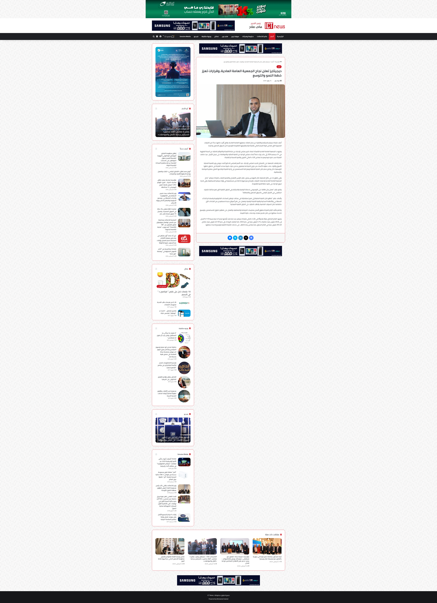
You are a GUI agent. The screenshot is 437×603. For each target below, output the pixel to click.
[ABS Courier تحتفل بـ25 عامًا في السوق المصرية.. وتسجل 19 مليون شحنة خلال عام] (184, 212)
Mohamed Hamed (222, 599)
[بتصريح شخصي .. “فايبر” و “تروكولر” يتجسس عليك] (184, 313)
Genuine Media (185, 36)
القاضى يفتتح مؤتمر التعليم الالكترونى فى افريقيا (167, 378)
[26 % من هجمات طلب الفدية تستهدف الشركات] (184, 303)
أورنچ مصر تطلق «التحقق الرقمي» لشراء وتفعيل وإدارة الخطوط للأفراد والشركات (174, 172)
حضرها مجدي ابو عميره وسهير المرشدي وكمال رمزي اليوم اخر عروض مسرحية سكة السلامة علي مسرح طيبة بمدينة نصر (166, 352)
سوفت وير (235, 36)
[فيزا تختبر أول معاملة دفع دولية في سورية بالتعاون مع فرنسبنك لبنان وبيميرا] (267, 546)
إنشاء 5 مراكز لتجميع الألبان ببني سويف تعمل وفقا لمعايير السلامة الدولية (167, 517)
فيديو (196, 36)
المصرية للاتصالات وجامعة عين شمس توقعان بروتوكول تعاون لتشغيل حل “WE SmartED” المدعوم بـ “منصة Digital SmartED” (166, 224)
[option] (173, 124)
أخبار (272, 36)
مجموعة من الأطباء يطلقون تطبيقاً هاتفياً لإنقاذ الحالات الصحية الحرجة (166, 393)
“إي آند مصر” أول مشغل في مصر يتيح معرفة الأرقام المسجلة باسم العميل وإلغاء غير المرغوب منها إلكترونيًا (166, 239)
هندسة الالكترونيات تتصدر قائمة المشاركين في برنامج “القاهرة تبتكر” (167, 365)
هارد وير (225, 36)
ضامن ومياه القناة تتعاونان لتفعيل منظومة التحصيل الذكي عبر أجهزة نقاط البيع (174, 131)
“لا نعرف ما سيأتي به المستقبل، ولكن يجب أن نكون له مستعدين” (166, 335)
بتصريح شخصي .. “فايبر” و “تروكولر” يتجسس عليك (167, 312)
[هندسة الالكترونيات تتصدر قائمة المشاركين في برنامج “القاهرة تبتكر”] (184, 368)
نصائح (216, 36)
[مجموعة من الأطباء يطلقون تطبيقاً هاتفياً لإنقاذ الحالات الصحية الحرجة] (184, 396)
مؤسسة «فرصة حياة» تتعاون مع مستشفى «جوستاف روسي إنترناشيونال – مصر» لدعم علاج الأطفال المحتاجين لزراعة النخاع (235, 560)
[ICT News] (267, 25)
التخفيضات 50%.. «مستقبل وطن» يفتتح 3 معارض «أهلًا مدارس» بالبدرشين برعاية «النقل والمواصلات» (203, 558)
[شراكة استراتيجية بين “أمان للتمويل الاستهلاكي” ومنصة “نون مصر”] (184, 252)
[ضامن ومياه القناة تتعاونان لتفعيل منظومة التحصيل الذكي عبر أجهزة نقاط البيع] (169, 546)
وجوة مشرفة (206, 36)
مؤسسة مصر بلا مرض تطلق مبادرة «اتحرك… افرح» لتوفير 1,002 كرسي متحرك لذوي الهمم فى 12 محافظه (166, 183)
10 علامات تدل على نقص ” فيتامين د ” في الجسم (174, 293)
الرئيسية (280, 36)
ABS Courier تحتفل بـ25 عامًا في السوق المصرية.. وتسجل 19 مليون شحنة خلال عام (166, 211)
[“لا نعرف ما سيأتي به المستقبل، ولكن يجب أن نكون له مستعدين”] (184, 338)
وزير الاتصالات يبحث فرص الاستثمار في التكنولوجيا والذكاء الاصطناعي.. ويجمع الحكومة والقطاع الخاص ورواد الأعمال (166, 198)
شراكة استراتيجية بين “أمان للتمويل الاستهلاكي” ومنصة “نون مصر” (166, 251)
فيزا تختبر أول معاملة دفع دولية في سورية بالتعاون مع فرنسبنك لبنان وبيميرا (267, 557)
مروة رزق (277, 80)
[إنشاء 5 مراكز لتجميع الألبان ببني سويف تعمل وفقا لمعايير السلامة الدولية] (184, 517)
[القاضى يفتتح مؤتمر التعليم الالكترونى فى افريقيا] (184, 382)
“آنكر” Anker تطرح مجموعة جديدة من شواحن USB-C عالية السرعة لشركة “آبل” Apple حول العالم (166, 476)
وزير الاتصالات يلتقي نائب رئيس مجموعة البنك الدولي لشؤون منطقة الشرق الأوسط (166, 488)
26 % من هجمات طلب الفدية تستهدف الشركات (166, 303)
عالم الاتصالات (262, 36)
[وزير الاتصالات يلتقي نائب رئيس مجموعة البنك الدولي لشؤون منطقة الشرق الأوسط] (184, 489)
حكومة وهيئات (248, 36)
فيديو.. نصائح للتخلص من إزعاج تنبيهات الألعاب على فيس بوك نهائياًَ (173, 438)
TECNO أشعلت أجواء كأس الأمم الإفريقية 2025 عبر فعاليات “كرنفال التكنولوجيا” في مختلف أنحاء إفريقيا (166, 462)
